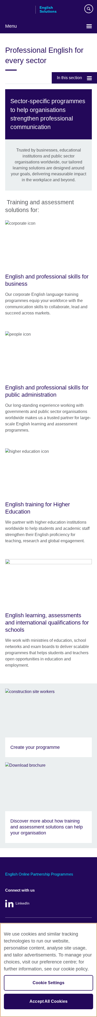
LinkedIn (22, 903)
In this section (69, 78)
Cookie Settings (48, 983)
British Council (18, 9)
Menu (11, 26)
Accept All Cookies (48, 1001)
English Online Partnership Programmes (39, 874)
